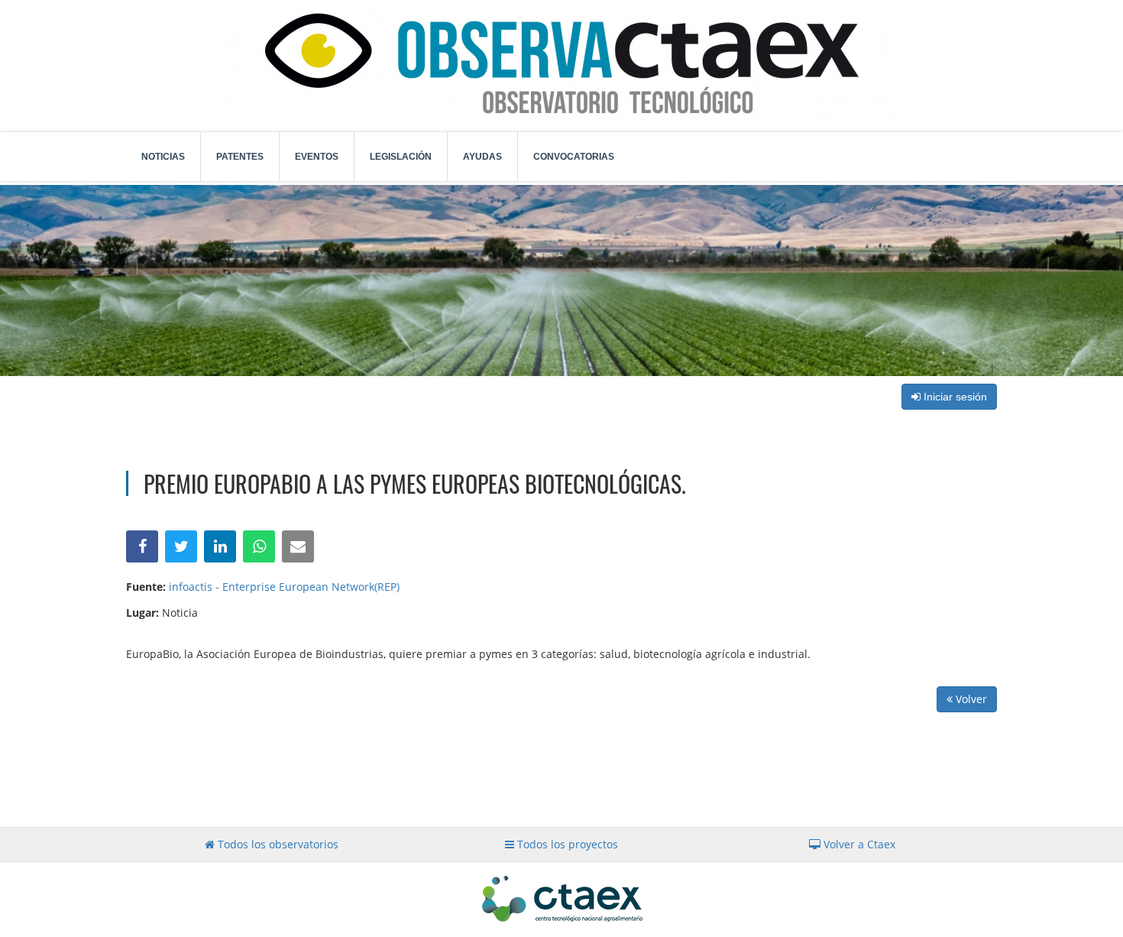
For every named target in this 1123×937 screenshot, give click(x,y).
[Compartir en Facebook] (142, 546)
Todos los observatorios (276, 844)
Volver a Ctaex (857, 844)
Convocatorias (573, 156)
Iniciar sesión (954, 397)
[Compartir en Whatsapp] (259, 546)
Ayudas (482, 156)
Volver (970, 699)
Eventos (316, 156)
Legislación (401, 156)
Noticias (163, 156)
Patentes (240, 156)
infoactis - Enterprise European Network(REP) (284, 586)
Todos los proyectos (566, 844)
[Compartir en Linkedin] (220, 546)
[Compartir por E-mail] (298, 546)
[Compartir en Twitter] (181, 546)
